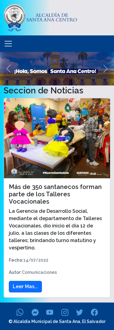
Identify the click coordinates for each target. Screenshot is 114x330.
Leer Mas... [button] (25, 286)
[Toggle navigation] (8, 43)
